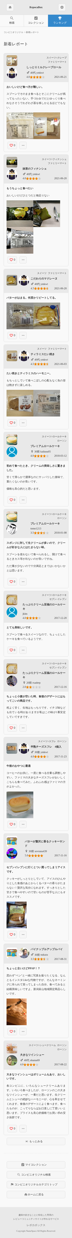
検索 (12, 20)
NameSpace (31, 1231)
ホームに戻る (34, 1194)
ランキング (60, 20)
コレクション (36, 20)
